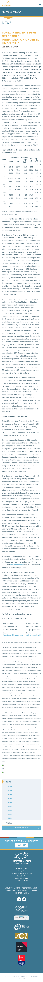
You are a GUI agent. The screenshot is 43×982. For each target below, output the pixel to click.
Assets (17, 888)
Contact (18, 893)
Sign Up (21, 845)
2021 (9, 806)
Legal (26, 893)
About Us (9, 888)
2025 (10, 790)
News (8, 782)
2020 (10, 810)
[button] (40, 4)
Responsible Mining (30, 888)
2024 (10, 794)
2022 (10, 802)
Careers (33, 890)
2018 (10, 818)
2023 (10, 798)
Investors (10, 890)
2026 (10, 786)
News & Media (22, 890)
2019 (10, 814)
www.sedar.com (17, 564)
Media (9, 823)
